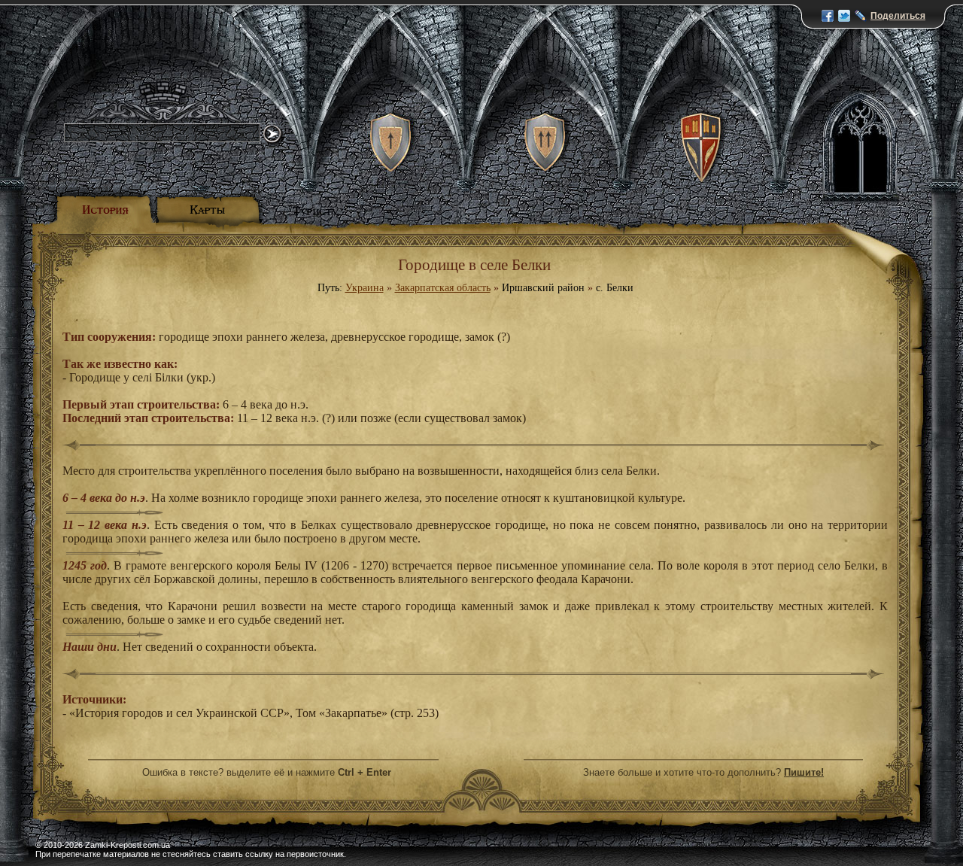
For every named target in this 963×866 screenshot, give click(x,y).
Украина (364, 287)
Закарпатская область (443, 287)
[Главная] (173, 67)
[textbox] (162, 132)
